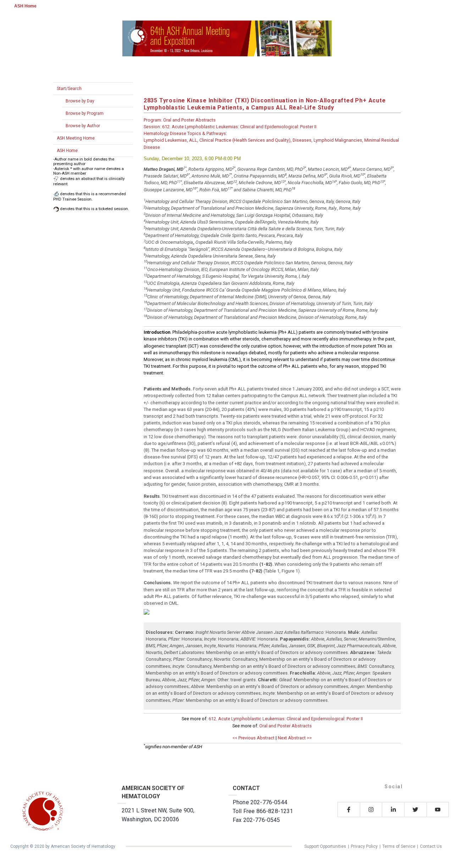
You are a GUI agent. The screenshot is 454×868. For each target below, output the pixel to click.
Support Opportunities (325, 846)
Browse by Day (80, 100)
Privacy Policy (364, 846)
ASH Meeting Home (76, 138)
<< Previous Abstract (253, 737)
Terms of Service (398, 846)
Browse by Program (85, 113)
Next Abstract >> (295, 737)
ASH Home (25, 6)
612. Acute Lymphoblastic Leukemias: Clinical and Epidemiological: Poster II (286, 718)
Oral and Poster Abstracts (285, 725)
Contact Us (431, 846)
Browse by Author (83, 125)
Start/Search (69, 88)
